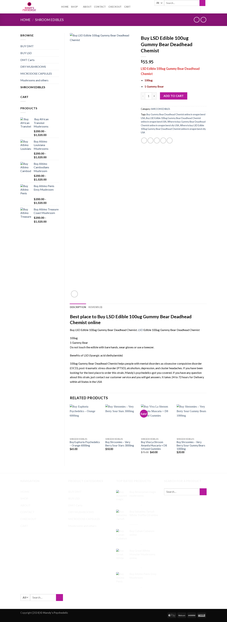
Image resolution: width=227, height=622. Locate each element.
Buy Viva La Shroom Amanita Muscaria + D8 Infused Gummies (154, 445)
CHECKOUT (115, 6)
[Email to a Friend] (157, 140)
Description (78, 307)
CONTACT (100, 6)
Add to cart (174, 95)
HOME (64, 6)
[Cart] (205, 10)
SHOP (74, 6)
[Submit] (202, 3)
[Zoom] (74, 293)
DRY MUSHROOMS (33, 66)
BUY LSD (26, 53)
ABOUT (87, 6)
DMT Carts (27, 60)
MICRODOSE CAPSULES (36, 73)
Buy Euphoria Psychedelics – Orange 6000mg (85, 444)
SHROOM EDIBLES (49, 20)
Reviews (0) (95, 307)
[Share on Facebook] (144, 140)
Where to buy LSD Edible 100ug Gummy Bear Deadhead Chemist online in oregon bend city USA (173, 129)
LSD (140, 330)
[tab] (78, 307)
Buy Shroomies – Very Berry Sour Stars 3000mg (119, 444)
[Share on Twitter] (150, 140)
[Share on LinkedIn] (170, 140)
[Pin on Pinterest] (163, 140)
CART (127, 6)
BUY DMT (27, 46)
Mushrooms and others (34, 80)
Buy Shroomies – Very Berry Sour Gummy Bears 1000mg (191, 445)
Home (25, 20)
